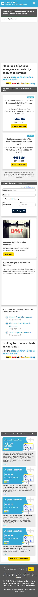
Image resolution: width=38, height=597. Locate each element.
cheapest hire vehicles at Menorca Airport (18, 352)
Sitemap (19, 577)
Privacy (34, 575)
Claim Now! (8, 254)
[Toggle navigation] (34, 3)
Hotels (11, 575)
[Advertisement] (19, 43)
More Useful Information (19, 559)
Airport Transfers (28, 574)
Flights (13, 574)
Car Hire (19, 574)
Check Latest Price (19, 126)
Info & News (18, 575)
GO (30, 569)
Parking (5, 575)
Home (7, 574)
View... (5, 464)
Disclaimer (27, 575)
